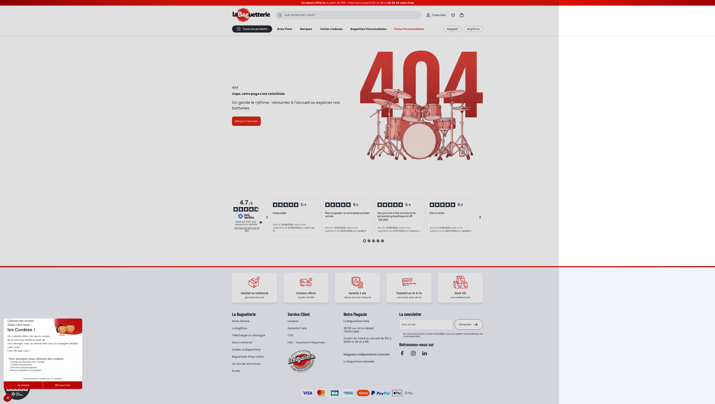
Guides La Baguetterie (246, 349)
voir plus (383, 219)
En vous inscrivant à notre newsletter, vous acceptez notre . (443, 335)
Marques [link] (306, 29)
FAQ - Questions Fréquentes (306, 342)
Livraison (293, 321)
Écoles (236, 371)
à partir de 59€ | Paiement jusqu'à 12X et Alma (357, 3)
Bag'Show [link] (473, 29)
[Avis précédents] (267, 217)
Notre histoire (240, 321)
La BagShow (239, 328)
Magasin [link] (452, 29)
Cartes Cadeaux (331, 29)
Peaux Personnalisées (409, 29)
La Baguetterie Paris (356, 321)
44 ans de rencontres (246, 364)
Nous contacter (242, 342)
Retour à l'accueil (246, 121)
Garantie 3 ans (297, 328)
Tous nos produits (255, 29)
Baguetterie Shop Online (248, 357)
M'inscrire (465, 324)
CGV (290, 335)
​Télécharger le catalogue (248, 335)
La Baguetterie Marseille (359, 361)
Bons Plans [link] (284, 29)
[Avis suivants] (480, 217)
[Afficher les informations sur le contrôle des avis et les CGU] (260, 222)
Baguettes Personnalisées (368, 29)
